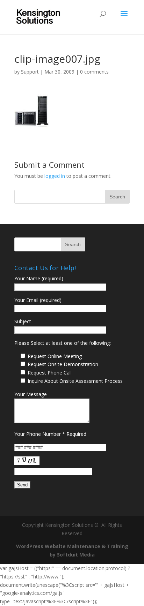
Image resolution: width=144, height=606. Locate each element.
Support (30, 71)
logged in (54, 176)
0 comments (94, 71)
